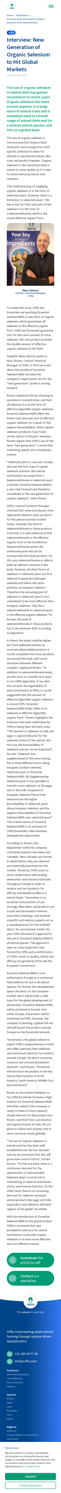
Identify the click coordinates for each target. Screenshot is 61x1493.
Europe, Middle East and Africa (22, 1434)
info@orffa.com (26, 1361)
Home (10, 15)
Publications (22, 15)
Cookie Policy (32, 1466)
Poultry (10, 1398)
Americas (11, 1430)
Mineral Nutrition (15, 1382)
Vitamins (11, 1386)
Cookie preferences (30, 1485)
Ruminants (12, 1410)
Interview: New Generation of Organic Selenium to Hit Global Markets (26, 20)
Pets (9, 1414)
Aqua (9, 1406)
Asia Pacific (12, 1438)
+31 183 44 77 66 (26, 1354)
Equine (10, 1418)
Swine (10, 1402)
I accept (30, 1476)
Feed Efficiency (14, 1378)
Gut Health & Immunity (18, 1374)
